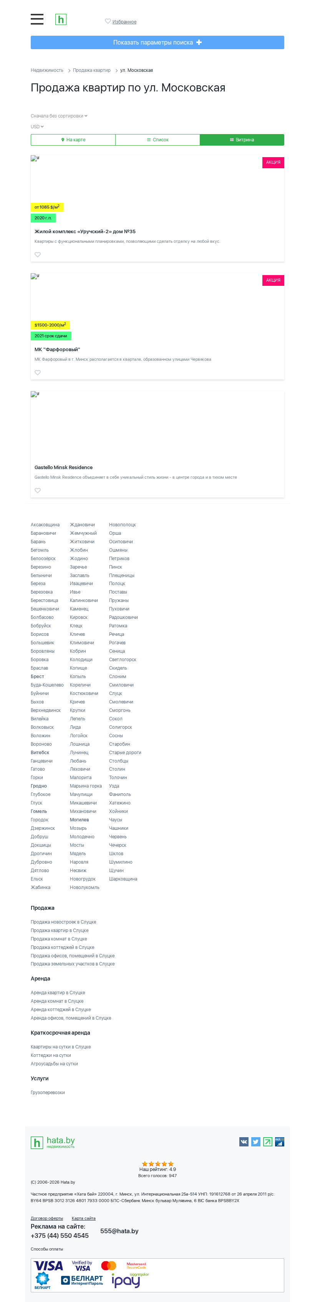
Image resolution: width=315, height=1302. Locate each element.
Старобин (119, 744)
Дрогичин (41, 853)
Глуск (36, 803)
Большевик (42, 642)
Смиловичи (121, 685)
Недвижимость (47, 70)
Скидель (118, 668)
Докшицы (41, 845)
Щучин (116, 870)
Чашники (118, 828)
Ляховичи (80, 769)
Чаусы (115, 820)
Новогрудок (83, 879)
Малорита (80, 777)
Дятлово (40, 870)
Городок (39, 820)
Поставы (118, 592)
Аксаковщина (45, 524)
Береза (38, 583)
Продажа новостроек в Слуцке (63, 922)
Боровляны (43, 651)
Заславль (80, 575)
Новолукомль (84, 887)
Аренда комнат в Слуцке (57, 1001)
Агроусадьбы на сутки (54, 1063)
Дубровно (41, 862)
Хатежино (120, 803)
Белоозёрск (43, 558)
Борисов (40, 634)
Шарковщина (123, 879)
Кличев (77, 634)
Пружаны (119, 600)
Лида (75, 727)
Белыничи (41, 575)
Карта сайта (84, 1218)
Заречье (78, 567)
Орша (115, 533)
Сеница (117, 651)
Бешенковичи (45, 609)
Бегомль (40, 550)
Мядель (78, 853)
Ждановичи (82, 524)
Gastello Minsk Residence (64, 467)
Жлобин (79, 550)
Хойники (118, 811)
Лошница (80, 744)
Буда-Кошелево (47, 685)
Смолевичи (121, 702)
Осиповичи (121, 541)
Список (160, 140)
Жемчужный (83, 533)
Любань (78, 761)
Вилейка (39, 718)
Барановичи (43, 533)
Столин (117, 769)
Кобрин (78, 651)
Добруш (39, 836)
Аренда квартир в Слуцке (58, 992)
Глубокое (40, 794)
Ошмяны (118, 550)
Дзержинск (43, 828)
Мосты (77, 845)
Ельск (37, 879)
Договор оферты (47, 1218)
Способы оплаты (47, 1249)
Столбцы (118, 761)
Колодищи (81, 659)
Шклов (116, 853)
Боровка (39, 659)
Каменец (79, 609)
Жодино (79, 558)
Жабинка (40, 887)
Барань (38, 541)
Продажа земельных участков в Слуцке (72, 964)
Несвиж (78, 870)
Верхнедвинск (46, 710)
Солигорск (120, 727)
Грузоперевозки (48, 1092)
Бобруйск (41, 626)
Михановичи (83, 811)
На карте (75, 140)
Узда (114, 786)
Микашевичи (83, 803)
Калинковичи (84, 600)
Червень (118, 836)
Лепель (77, 718)
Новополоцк (122, 524)
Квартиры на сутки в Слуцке (61, 1047)
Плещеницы (121, 575)
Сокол (116, 718)
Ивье (75, 592)
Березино (41, 567)
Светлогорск (122, 659)
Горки (37, 777)
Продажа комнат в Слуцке (59, 939)
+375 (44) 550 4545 (60, 1235)
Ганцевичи (42, 761)
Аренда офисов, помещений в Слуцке (71, 1018)
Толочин (118, 777)
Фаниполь (120, 794)
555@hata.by (119, 1231)
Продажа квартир (92, 70)
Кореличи (80, 685)
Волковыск (42, 727)
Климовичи (82, 642)
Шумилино (121, 862)
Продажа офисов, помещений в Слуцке (72, 956)
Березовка (42, 592)
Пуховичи (119, 609)
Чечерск (117, 845)
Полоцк (117, 583)
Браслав (39, 668)
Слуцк (115, 693)
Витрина (244, 140)
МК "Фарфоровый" (57, 349)
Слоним (117, 676)
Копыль (78, 676)
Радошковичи (123, 617)
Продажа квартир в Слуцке (59, 930)
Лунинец (79, 752)
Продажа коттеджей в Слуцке (62, 947)
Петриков (119, 558)
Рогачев (117, 642)
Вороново (41, 744)
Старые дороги (125, 752)
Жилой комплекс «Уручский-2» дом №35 (85, 231)
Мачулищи (81, 794)
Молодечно (82, 836)
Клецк (76, 626)
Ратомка (118, 626)
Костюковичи (84, 693)
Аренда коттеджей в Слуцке (61, 1009)
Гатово (38, 769)
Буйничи (40, 693)
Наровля (79, 862)
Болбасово (42, 617)
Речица (116, 634)
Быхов (37, 702)
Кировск (79, 617)
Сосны (116, 735)
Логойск (79, 735)
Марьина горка (86, 786)
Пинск (115, 567)
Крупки (77, 710)
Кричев (77, 702)
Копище (78, 668)
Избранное (109, 21)
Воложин (40, 735)
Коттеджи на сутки (51, 1055)
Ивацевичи (81, 583)
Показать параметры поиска (153, 42)
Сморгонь (120, 710)
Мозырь (78, 828)
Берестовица (44, 600)
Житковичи (82, 541)
